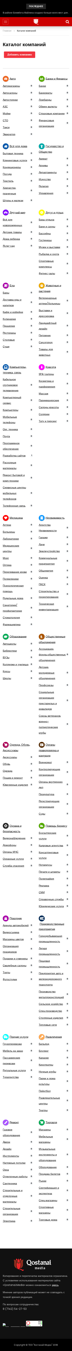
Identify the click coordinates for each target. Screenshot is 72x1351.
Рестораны (9, 333)
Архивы (43, 165)
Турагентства (11, 1077)
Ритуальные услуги (14, 1070)
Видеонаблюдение (14, 838)
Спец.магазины (48, 1200)
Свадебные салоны (14, 965)
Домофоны (9, 845)
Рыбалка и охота (49, 254)
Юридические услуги (51, 906)
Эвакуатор (9, 134)
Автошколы (9, 644)
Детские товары (12, 232)
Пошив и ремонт (13, 778)
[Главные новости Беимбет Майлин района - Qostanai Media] (36, 21)
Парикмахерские (49, 400)
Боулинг (44, 1051)
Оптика (7, 565)
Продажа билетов (49, 1174)
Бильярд (44, 1044)
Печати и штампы (49, 872)
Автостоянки (10, 100)
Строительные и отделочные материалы (13, 1196)
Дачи (42, 544)
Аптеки (7, 525)
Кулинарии (9, 319)
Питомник (45, 335)
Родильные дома (13, 598)
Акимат (43, 158)
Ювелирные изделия (15, 785)
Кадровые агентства (51, 845)
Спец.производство (50, 1011)
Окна (6, 1170)
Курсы (6, 671)
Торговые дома (48, 1220)
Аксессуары (10, 757)
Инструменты (11, 1156)
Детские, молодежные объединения (47, 672)
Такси (6, 127)
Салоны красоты (49, 407)
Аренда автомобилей (16, 925)
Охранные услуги (13, 859)
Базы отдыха (46, 219)
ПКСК (42, 584)
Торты (6, 972)
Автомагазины (11, 86)
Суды (42, 814)
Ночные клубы (47, 1071)
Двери (6, 1142)
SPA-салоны (46, 374)
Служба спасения (13, 866)
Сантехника (10, 1183)
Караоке (44, 1058)
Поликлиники (11, 579)
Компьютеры (10, 410)
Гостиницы (45, 240)
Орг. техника (10, 429)
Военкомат (45, 762)
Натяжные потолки (14, 1163)
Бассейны (45, 233)
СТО (5, 120)
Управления (46, 193)
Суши (6, 346)
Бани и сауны (47, 226)
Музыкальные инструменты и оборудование (48, 1154)
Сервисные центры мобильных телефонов (14, 493)
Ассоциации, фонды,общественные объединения (52, 654)
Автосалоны (10, 93)
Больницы (9, 532)
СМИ (42, 892)
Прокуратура (46, 794)
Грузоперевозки (12, 1044)
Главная (7, 30)
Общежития (46, 570)
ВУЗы (6, 657)
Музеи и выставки (49, 247)
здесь (55, 1285)
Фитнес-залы (47, 273)
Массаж (43, 393)
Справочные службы (51, 899)
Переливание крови (15, 572)
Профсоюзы (46, 685)
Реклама (44, 885)
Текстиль (8, 181)
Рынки (42, 1181)
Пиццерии (9, 326)
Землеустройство (49, 551)
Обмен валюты (48, 106)
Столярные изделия (51, 1018)
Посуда (7, 174)
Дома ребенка (11, 239)
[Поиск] (67, 21)
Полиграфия (46, 878)
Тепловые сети (48, 1025)
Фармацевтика (11, 624)
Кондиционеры (12, 167)
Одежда (7, 771)
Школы (7, 678)
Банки (42, 86)
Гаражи (43, 537)
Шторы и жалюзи (13, 200)
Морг (6, 558)
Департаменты (48, 172)
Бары (6, 293)
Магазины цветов (13, 939)
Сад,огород (45, 342)
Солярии (44, 414)
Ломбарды (45, 100)
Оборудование (48, 1167)
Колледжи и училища (15, 664)
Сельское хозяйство (51, 1004)
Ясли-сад (9, 246)
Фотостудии (10, 979)
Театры (43, 1110)
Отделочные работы (15, 1176)
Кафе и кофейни (13, 312)
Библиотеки (10, 651)
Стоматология (11, 617)
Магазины (45, 1129)
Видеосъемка (11, 932)
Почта (6, 436)
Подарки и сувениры (15, 958)
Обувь (6, 764)
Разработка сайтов (14, 455)
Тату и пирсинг (48, 421)
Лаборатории (11, 539)
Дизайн (7, 1149)
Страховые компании (52, 113)
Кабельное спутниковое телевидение (10, 385)
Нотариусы (45, 865)
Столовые (9, 340)
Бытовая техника (13, 153)
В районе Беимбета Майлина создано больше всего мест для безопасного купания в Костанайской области (36, 12)
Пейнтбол (45, 1091)
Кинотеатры (46, 1065)
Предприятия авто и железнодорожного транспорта (51, 978)
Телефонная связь (14, 506)
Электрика (9, 1221)
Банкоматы (45, 93)
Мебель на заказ (13, 1051)
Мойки (7, 113)
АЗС (5, 106)
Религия (44, 186)
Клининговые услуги (15, 160)
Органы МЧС (10, 852)
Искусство (45, 179)
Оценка (43, 577)
